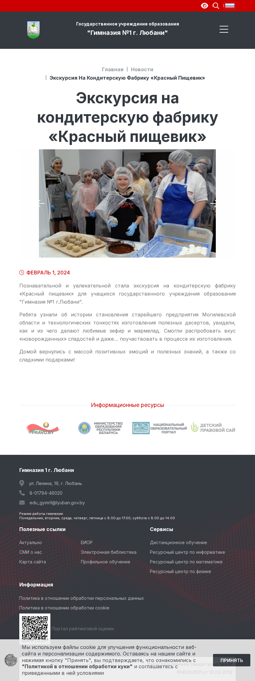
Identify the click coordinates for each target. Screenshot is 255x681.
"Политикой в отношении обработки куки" (77, 666)
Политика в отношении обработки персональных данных (81, 598)
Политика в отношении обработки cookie (64, 607)
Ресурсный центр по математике (186, 561)
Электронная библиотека (109, 552)
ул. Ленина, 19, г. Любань (55, 483)
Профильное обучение (105, 561)
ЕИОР (87, 542)
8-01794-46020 (46, 493)
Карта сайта (32, 561)
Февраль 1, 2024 (47, 272)
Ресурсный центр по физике (180, 571)
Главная (112, 69)
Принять (231, 660)
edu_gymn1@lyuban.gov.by (57, 502)
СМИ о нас (30, 552)
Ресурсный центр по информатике (187, 552)
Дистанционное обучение (178, 542)
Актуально (30, 542)
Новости (142, 69)
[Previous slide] (41, 203)
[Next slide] (214, 203)
